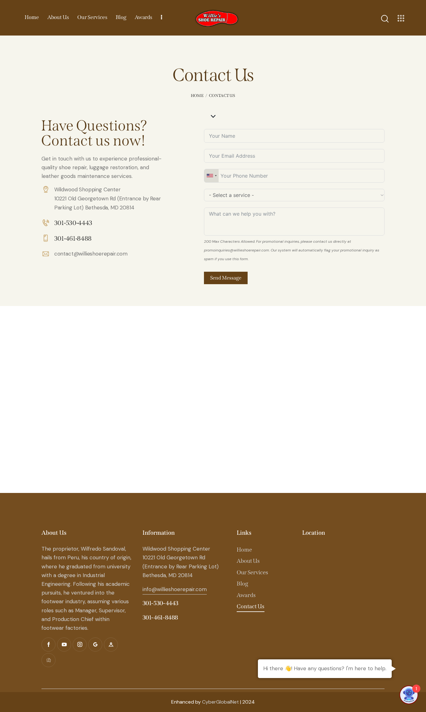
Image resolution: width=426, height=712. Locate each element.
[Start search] (384, 19)
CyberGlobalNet (220, 702)
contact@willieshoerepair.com (91, 253)
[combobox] (211, 175)
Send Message (225, 278)
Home (197, 95)
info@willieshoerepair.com (175, 589)
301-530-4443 (160, 603)
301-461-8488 (160, 617)
